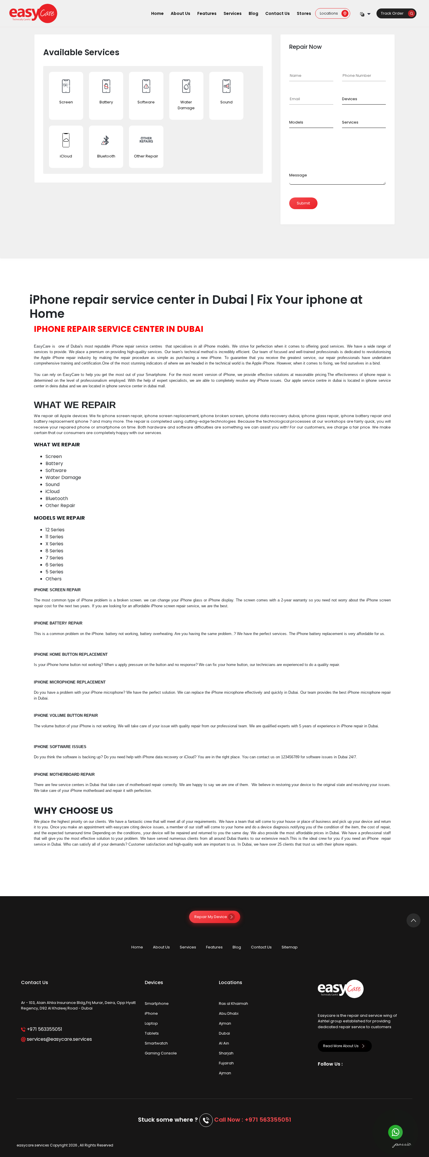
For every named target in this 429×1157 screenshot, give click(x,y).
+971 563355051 (44, 1029)
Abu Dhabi (228, 1013)
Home (157, 13)
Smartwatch (156, 1043)
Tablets (152, 1033)
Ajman (225, 1023)
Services (233, 13)
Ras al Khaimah (233, 1003)
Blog (253, 13)
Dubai (224, 1033)
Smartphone (157, 1003)
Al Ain (224, 1043)
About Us (180, 13)
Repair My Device (211, 917)
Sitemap (290, 947)
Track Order (394, 13)
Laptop (151, 1023)
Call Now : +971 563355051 (252, 1120)
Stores (304, 13)
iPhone (151, 1013)
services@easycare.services (59, 1039)
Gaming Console (161, 1053)
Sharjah (226, 1053)
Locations (330, 13)
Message (298, 175)
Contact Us (277, 13)
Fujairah (226, 1063)
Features (207, 13)
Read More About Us (341, 1045)
